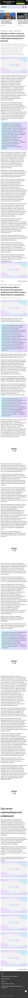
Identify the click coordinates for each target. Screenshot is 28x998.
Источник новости (22, 281)
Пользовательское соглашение (9, 976)
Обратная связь (5, 978)
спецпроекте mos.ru (6, 261)
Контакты (3, 981)
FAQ (2, 974)
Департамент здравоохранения (9, 777)
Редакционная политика (7, 983)
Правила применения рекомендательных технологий (12, 986)
